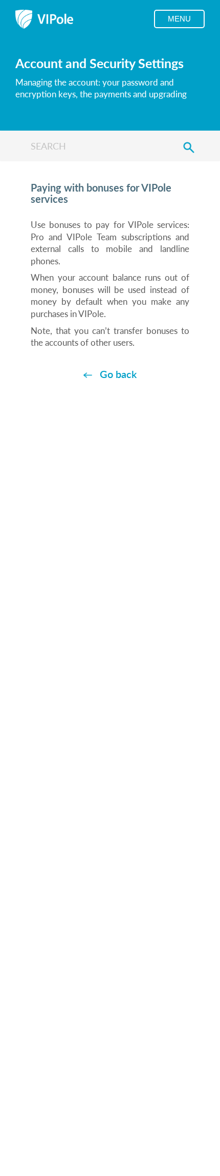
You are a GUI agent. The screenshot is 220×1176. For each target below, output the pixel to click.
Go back (118, 374)
